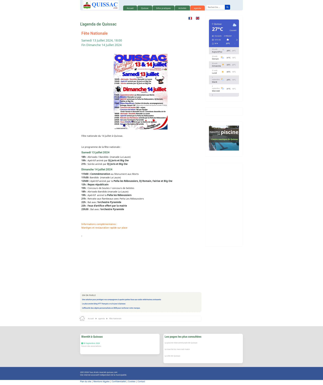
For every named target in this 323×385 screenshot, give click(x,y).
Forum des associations (91, 346)
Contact (141, 381)
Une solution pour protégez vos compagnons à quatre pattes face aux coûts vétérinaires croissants (121, 299)
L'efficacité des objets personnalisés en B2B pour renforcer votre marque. (111, 308)
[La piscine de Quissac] (224, 138)
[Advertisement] (140, 270)
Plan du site (85, 381)
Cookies (132, 381)
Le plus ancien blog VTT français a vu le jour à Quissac (104, 304)
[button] (190, 18)
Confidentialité (119, 381)
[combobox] (215, 7)
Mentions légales (101, 381)
